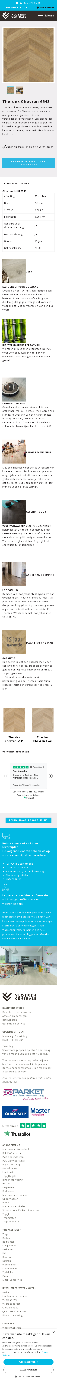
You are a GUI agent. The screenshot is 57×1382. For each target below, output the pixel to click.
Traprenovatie (10, 1221)
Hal (4, 1253)
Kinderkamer (9, 1268)
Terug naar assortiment (28, 820)
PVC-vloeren (9, 1168)
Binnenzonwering (12, 1179)
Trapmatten (9, 1217)
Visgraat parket (11, 1303)
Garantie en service (13, 1023)
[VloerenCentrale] (14, 15)
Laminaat (7, 1172)
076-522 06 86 (32, 2)
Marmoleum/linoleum (15, 1195)
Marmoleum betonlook (16, 1149)
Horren (6, 1183)
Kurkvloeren (9, 1191)
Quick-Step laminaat (14, 1311)
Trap (5, 1234)
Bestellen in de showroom (17, 1012)
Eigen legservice (12, 1279)
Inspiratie (13, 7)
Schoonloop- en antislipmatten (20, 1210)
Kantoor (7, 1257)
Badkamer (8, 1241)
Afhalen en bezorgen (14, 1015)
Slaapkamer (9, 1245)
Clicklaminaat (10, 1307)
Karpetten (8, 1187)
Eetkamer (7, 1249)
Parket (6, 1202)
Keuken (6, 1260)
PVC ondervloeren (13, 1156)
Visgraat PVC (9, 1299)
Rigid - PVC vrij (11, 1164)
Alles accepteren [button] (28, 1362)
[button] (28, 1376)
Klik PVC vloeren (12, 1153)
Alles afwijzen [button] (28, 1369)
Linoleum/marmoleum (15, 1296)
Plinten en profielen (14, 1206)
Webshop (46, 7)
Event (5, 1276)
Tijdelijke (7, 1272)
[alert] (28, 1355)
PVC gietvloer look (13, 1160)
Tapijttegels (9, 1175)
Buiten (6, 1238)
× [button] (53, 1332)
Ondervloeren (10, 1198)
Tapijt (5, 1214)
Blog (29, 7)
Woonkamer (9, 1264)
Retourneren (9, 1019)
